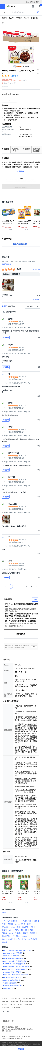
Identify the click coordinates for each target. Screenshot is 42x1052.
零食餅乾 (26, 18)
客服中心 (38, 2)
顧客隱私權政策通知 (28, 1001)
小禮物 (24, 939)
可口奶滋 (4, 933)
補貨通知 (21, 1049)
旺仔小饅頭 (24, 930)
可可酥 (17, 939)
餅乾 (3, 23)
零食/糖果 (19, 18)
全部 (3, 12)
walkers (12, 927)
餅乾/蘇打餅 (34, 18)
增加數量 (3, 100)
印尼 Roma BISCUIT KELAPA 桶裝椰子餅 (15, 969)
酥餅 (18, 927)
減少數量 (15, 100)
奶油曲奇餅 (25, 927)
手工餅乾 (17, 933)
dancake (24, 936)
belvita (11, 933)
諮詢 (35, 599)
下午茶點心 (16, 936)
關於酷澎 (4, 998)
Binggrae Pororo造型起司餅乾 (12, 985)
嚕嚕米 (31, 930)
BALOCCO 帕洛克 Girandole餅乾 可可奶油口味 (17, 950)
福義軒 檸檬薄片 (8, 988)
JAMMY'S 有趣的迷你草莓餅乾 (12, 972)
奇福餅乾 (10, 924)
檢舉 (34, 646)
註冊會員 (32, 2)
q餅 (10, 930)
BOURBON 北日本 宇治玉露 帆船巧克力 (14, 961)
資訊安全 (12, 1004)
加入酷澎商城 (5, 1007)
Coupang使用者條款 (29, 998)
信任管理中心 (15, 1001)
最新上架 (11, 306)
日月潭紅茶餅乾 (32, 939)
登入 (27, 2)
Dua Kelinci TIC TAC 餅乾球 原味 (12, 953)
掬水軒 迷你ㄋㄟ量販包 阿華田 (12, 956)
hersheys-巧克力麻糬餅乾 (9, 921)
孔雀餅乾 (4, 930)
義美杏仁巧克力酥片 (7, 939)
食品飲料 (11, 18)
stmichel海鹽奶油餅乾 (25, 921)
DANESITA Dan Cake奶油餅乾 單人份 (14, 964)
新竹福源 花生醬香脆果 (10, 983)
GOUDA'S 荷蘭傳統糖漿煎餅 (11, 980)
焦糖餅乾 (32, 933)
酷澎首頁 (4, 18)
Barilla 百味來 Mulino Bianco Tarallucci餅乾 (16, 975)
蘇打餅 (4, 913)
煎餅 (32, 927)
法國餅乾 (25, 933)
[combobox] (32, 306)
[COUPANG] (8, 1022)
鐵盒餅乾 (36, 921)
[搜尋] (38, 12)
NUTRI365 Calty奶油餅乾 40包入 (13, 977)
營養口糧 (4, 942)
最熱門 (4, 306)
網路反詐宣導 (16, 1007)
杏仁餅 (29, 924)
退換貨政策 (5, 1001)
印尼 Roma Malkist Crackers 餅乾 (13, 958)
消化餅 (4, 924)
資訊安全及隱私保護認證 (25, 1004)
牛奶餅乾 (16, 930)
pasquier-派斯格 (20, 924)
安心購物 (4, 1004)
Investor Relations (15, 998)
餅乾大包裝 (5, 927)
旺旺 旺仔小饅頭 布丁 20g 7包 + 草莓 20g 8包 (16, 966)
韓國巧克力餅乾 (6, 936)
